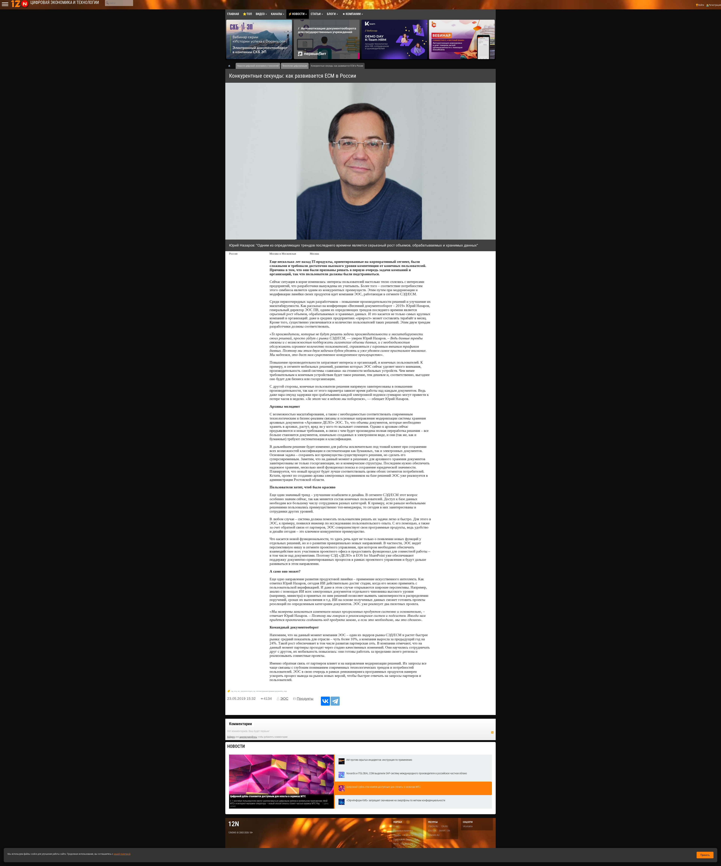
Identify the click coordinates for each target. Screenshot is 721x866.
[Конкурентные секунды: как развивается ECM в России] (360, 161)
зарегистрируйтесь (248, 737)
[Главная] (230, 66)
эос (239, 691)
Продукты (305, 699)
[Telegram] (335, 701)
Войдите (231, 737)
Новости (236, 746)
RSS (492, 732)
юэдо (285, 691)
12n (233, 824)
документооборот (246, 691)
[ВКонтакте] (325, 701)
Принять (705, 855)
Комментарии (240, 724)
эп (254, 691)
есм (235, 691)
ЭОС (284, 699)
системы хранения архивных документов (269, 691)
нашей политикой (122, 853)
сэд (232, 691)
